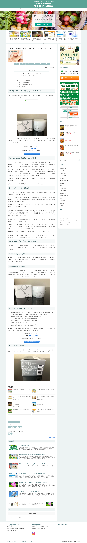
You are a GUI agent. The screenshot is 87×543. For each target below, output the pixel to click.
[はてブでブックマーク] (29, 64)
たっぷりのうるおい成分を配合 (23, 82)
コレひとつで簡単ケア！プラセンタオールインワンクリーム (28, 73)
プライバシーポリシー (16, 541)
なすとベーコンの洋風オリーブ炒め (72, 152)
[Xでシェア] (16, 64)
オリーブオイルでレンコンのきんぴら (72, 138)
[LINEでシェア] (41, 64)
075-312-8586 (33, 336)
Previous (7, 36)
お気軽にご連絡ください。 (43, 24)
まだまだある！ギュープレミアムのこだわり (25, 78)
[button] (47, 64)
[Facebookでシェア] (23, 64)
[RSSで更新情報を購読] (11, 434)
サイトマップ (30, 541)
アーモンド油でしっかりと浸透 (23, 80)
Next (79, 36)
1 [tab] (41, 43)
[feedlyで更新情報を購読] (9, 434)
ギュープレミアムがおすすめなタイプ (24, 84)
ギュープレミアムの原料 (21, 86)
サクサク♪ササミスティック (70, 132)
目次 (30, 70)
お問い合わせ (24, 541)
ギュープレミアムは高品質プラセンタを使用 (25, 75)
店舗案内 (9, 541)
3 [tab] (45, 43)
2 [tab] (43, 43)
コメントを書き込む (32, 513)
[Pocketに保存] (35, 64)
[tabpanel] (13, 36)
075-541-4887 (33, 148)
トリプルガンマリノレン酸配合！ (23, 76)
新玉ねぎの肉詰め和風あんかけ (71, 125)
